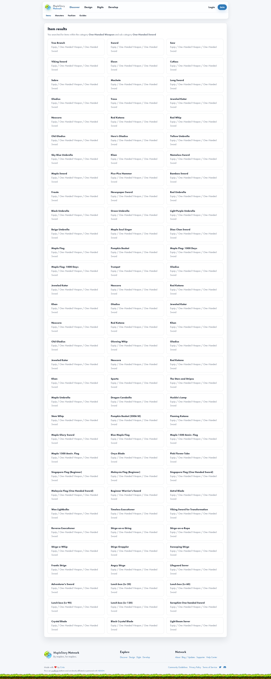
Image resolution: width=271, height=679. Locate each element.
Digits (100, 7)
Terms (210, 667)
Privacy (195, 667)
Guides (82, 15)
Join (222, 7)
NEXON (101, 670)
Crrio (62, 667)
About (177, 657)
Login (211, 7)
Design (88, 7)
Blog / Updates (188, 657)
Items (48, 15)
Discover (75, 7)
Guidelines (178, 667)
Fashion (72, 15)
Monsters (59, 15)
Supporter (200, 657)
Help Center (211, 657)
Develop (113, 7)
